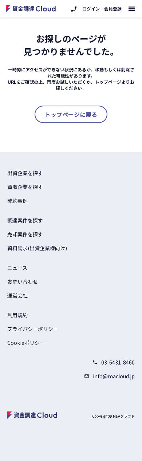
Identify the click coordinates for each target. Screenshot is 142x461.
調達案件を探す (25, 220)
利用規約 (17, 315)
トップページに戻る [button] (71, 114)
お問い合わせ (22, 281)
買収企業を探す (25, 186)
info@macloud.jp (114, 376)
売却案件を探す (25, 234)
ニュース (17, 267)
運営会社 (17, 295)
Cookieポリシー (26, 342)
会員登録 (113, 9)
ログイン (91, 9)
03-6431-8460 (118, 362)
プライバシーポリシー (32, 328)
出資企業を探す (25, 173)
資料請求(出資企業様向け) (37, 248)
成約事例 (17, 200)
